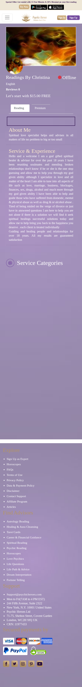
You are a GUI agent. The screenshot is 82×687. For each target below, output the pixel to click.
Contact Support (16, 496)
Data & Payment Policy (21, 485)
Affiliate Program (17, 501)
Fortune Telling (16, 580)
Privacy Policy (15, 480)
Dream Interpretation (19, 574)
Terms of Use (15, 474)
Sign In (61, 17)
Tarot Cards (13, 532)
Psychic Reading (17, 548)
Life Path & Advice (18, 569)
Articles (11, 506)
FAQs (10, 469)
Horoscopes (14, 464)
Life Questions (15, 564)
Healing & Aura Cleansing (22, 526)
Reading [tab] (19, 108)
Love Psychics (15, 558)
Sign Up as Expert (17, 458)
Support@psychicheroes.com (24, 594)
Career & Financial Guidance (24, 537)
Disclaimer (13, 490)
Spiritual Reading (17, 542)
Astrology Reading (18, 521)
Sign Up (73, 17)
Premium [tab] (40, 108)
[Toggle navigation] (7, 17)
